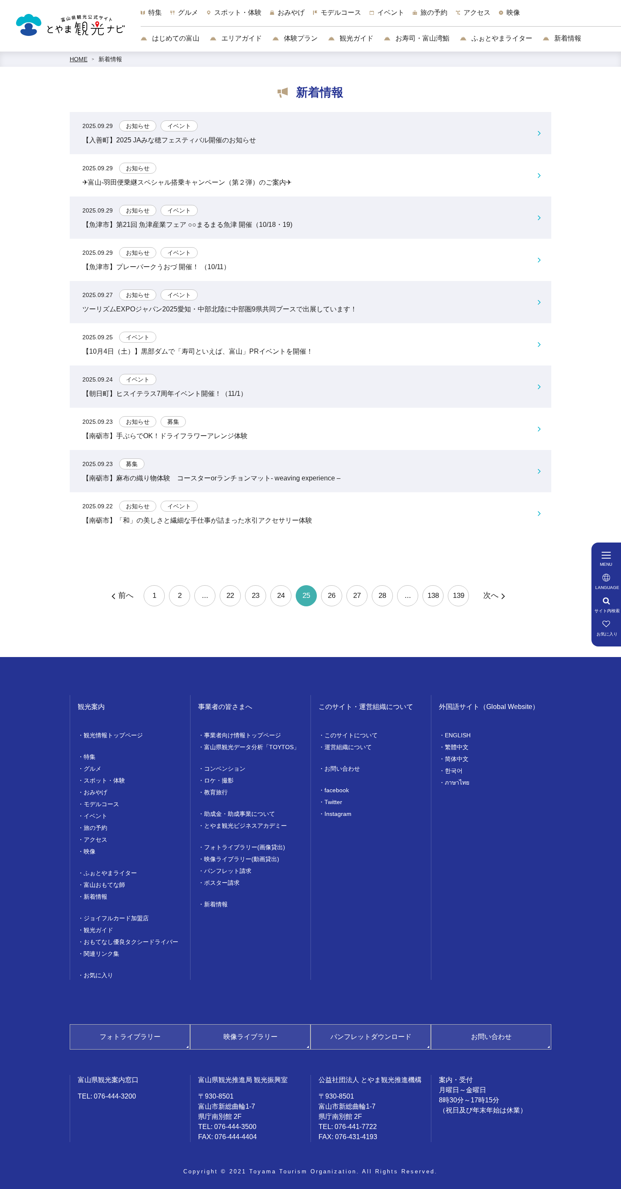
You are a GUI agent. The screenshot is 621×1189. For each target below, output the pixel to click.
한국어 (454, 770)
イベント (95, 816)
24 (281, 596)
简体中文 (456, 758)
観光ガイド (355, 38)
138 (433, 596)
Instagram (337, 813)
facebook (336, 790)
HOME (78, 59)
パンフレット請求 (227, 870)
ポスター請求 (222, 882)
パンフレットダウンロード (370, 1036)
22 (230, 596)
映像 (89, 851)
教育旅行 (216, 792)
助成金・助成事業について (239, 813)
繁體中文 (456, 747)
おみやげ (95, 792)
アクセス (95, 839)
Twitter (333, 802)
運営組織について (348, 747)
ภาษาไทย (457, 782)
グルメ (92, 768)
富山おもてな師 (104, 884)
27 (357, 596)
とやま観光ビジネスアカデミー (245, 825)
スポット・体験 (104, 780)
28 (382, 596)
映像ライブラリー (250, 1036)
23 (255, 596)
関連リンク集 (101, 953)
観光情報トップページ (113, 735)
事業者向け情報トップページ (242, 735)
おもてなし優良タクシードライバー (131, 941)
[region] (381, 17)
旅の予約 (95, 827)
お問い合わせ (342, 768)
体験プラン (300, 38)
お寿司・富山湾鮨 (421, 38)
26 (331, 596)
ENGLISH (458, 735)
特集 (89, 756)
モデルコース (101, 804)
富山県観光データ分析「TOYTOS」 (252, 747)
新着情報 (567, 38)
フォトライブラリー (130, 1036)
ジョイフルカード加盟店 (116, 918)
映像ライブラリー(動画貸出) (241, 859)
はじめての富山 (174, 38)
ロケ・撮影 (219, 780)
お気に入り (98, 975)
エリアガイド (241, 38)
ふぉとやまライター (501, 38)
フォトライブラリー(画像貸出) (244, 847)
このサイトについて (351, 735)
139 (458, 596)
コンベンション (224, 768)
